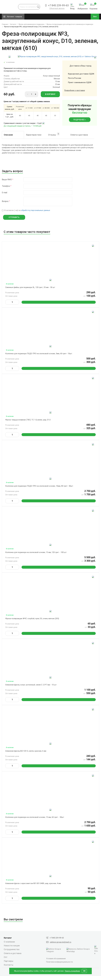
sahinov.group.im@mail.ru (60, 942)
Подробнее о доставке (74, 90)
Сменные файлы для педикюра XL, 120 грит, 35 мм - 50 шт (30, 287)
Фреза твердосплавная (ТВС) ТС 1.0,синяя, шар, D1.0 (27, 420)
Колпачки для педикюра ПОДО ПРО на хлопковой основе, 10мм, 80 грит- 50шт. (39, 486)
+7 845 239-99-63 (57, 938)
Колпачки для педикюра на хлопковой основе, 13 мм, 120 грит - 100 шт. (36, 552)
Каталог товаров (14, 16)
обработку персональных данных (35, 210)
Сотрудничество (11, 949)
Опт (95, 16)
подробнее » (79, 120)
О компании (9, 942)
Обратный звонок (57, 8)
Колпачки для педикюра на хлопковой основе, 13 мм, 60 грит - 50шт (34, 817)
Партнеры (8, 961)
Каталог (8, 938)
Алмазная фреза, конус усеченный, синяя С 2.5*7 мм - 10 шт (31, 685)
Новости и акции (12, 945)
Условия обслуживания (56, 959)
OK (84, 971)
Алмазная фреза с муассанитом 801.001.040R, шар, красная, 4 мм (33, 883)
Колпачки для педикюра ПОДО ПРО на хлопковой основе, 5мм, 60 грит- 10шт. (39, 353)
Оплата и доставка (79, 135)
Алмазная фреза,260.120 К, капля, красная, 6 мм (25, 751)
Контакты (8, 965)
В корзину (50, 94)
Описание (8, 135)
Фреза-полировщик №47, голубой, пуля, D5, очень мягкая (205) (32, 618)
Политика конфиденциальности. (59, 962)
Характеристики (33, 135)
